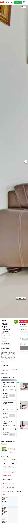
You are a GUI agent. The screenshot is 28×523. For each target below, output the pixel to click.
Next (25, 161)
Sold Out (12, 415)
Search (18, 2)
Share (24, 6)
